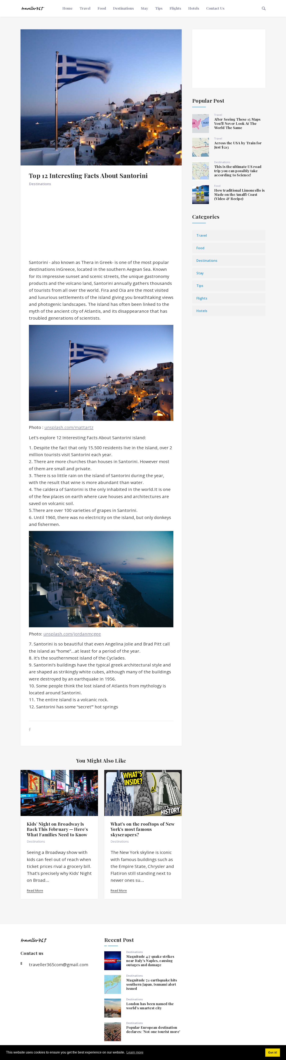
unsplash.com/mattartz (68, 427)
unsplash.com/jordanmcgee (72, 634)
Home (67, 8)
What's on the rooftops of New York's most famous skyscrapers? (142, 829)
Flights (175, 8)
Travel (85, 8)
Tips (158, 8)
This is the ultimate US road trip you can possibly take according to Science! (237, 170)
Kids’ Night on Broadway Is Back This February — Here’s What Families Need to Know (57, 829)
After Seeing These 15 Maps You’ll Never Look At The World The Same (237, 123)
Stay (144, 8)
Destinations (123, 8)
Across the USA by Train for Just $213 (238, 145)
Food (102, 8)
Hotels (193, 8)
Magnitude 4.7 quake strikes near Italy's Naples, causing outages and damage (150, 960)
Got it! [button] (272, 1052)
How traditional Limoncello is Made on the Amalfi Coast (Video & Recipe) (239, 194)
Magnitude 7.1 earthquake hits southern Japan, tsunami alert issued (151, 984)
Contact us (215, 8)
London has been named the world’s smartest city (150, 1005)
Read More (35, 890)
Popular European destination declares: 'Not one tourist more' (153, 1029)
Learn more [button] (134, 1052)
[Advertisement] (101, 224)
